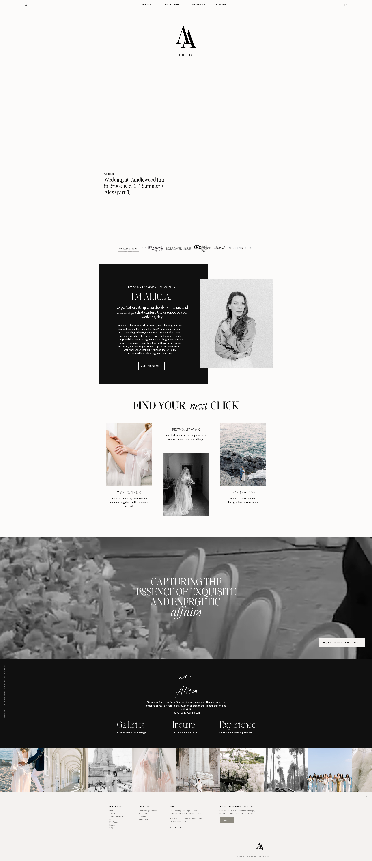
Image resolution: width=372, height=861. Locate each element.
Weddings (109, 173)
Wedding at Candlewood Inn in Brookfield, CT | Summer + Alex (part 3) (134, 185)
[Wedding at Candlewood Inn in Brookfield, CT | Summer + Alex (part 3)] (142, 122)
